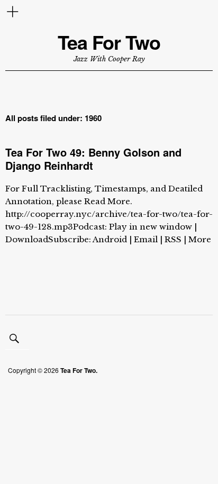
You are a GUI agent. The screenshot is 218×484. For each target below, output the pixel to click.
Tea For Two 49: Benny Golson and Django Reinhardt (93, 158)
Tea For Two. (78, 370)
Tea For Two (109, 42)
